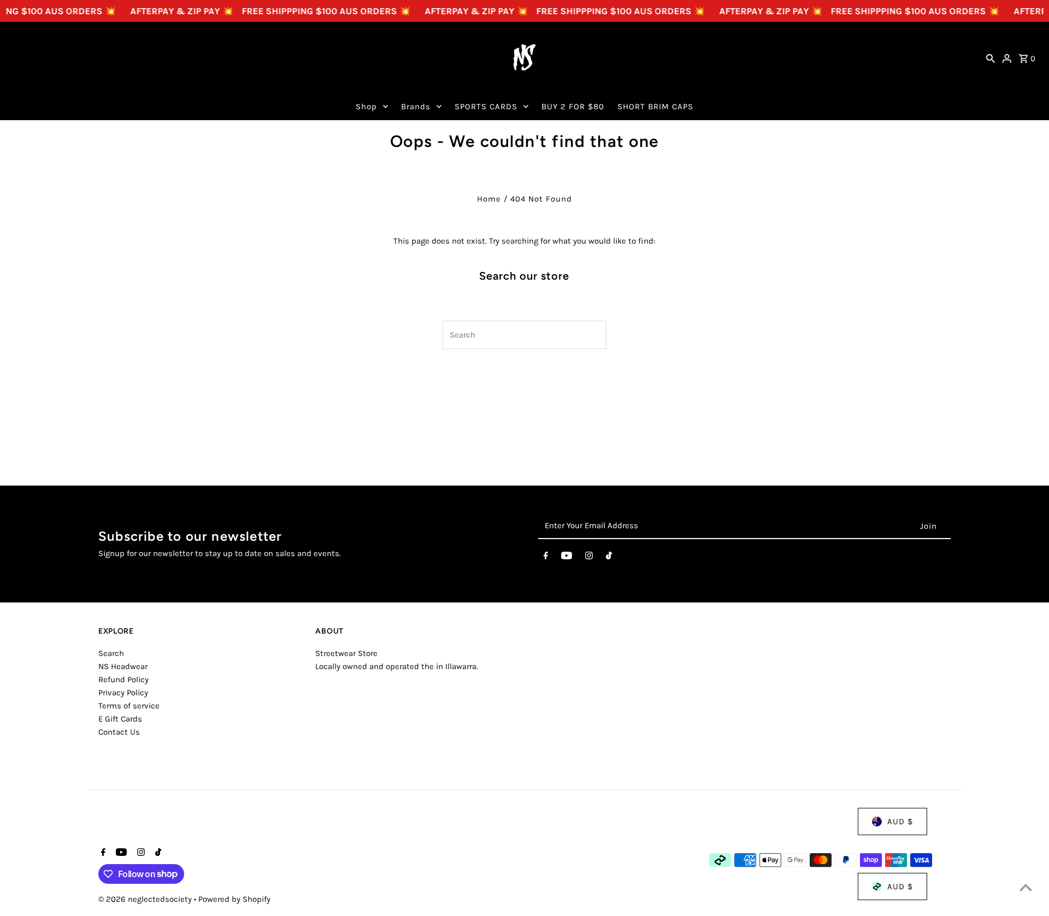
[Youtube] (566, 557)
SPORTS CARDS (486, 106)
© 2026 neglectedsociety (146, 899)
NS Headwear (123, 666)
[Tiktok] (609, 557)
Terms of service (129, 706)
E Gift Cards (120, 719)
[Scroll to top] (1025, 887)
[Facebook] (546, 557)
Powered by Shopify (234, 899)
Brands (416, 106)
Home (489, 199)
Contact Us (119, 732)
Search (111, 653)
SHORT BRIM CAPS (655, 106)
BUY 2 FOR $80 (572, 106)
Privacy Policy (123, 693)
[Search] (990, 57)
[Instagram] (589, 557)
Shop (366, 106)
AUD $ (900, 821)
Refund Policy (123, 679)
